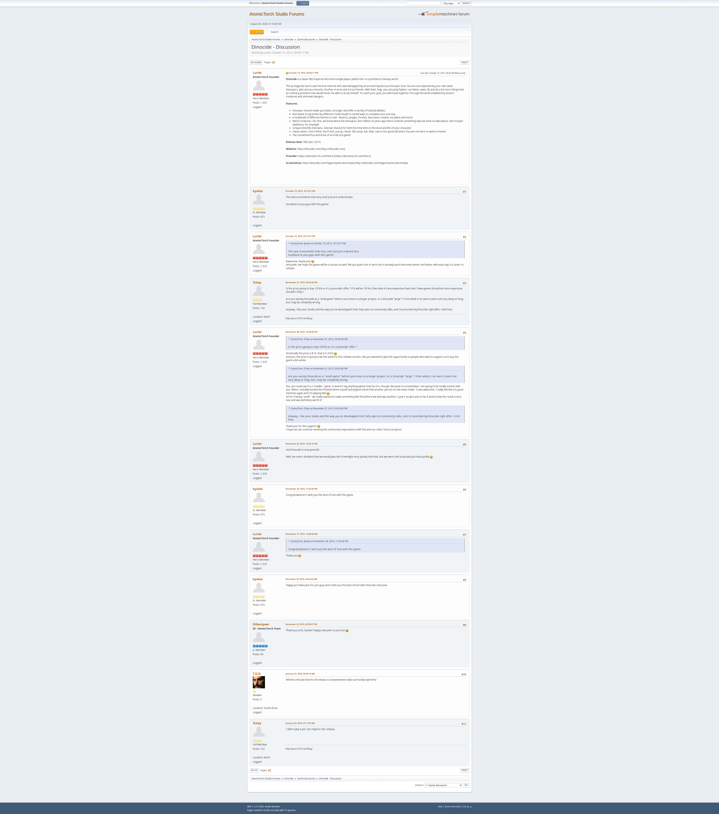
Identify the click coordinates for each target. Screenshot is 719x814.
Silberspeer (261, 624)
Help (440, 806)
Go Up (254, 770)
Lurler (257, 73)
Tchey (257, 282)
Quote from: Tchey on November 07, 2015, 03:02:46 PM (319, 339)
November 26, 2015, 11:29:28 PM (301, 488)
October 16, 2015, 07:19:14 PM (300, 236)
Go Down (256, 62)
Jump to (419, 784)
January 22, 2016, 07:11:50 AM (300, 723)
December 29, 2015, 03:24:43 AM (301, 579)
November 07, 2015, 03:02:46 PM (301, 282)
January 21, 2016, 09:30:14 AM (300, 673)
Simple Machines (272, 806)
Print (465, 62)
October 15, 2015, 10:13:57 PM (300, 191)
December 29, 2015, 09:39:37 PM (301, 624)
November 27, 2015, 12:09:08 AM (301, 533)
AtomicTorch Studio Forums (276, 13)
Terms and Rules (453, 806)
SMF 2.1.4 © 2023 (255, 806)
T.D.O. (257, 674)
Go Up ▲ (467, 806)
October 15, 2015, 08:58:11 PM (303, 72)
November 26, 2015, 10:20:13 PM (301, 443)
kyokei (258, 191)
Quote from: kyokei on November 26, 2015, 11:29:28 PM (319, 541)
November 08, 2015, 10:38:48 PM (301, 331)
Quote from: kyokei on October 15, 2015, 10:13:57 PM (318, 243)
